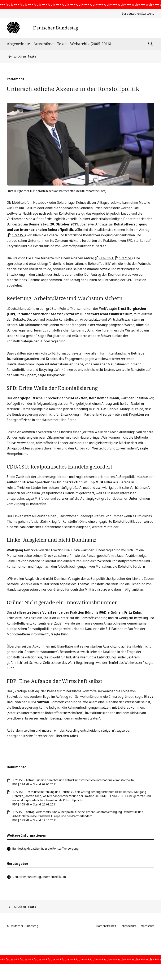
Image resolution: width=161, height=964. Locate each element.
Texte (62, 43)
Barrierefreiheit (106, 926)
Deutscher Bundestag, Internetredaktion (39, 877)
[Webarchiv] (42, 27)
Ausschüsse (43, 43)
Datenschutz (128, 926)
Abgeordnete (18, 43)
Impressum (147, 926)
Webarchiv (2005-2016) (90, 43)
